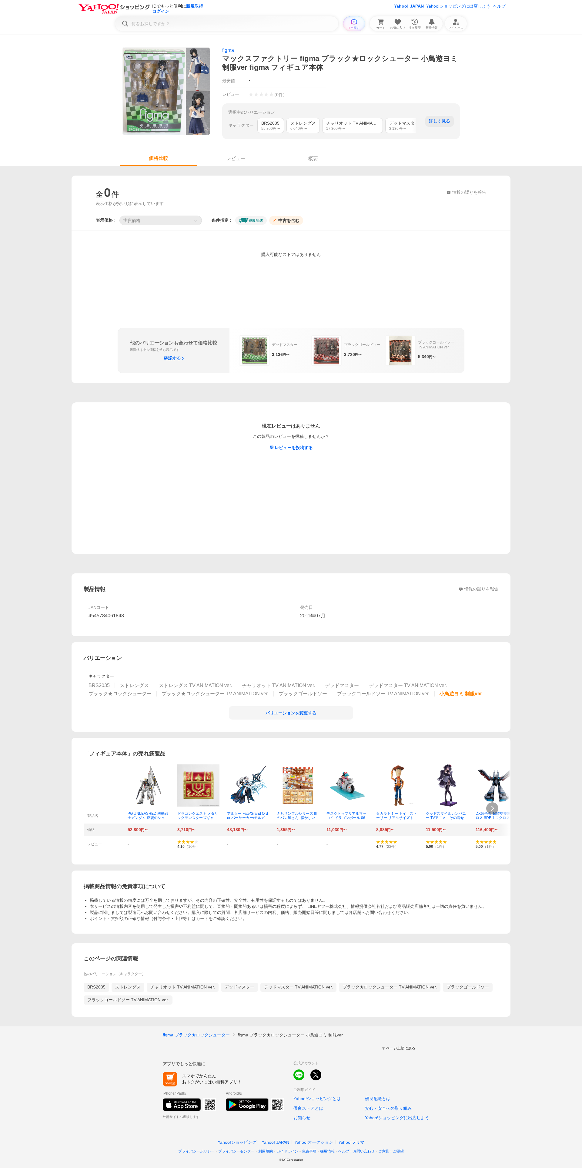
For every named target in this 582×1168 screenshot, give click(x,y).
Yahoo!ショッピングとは (317, 1098)
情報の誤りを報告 (481, 588)
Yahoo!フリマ (351, 1142)
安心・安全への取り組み (388, 1108)
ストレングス (128, 987)
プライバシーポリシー (196, 1151)
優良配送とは (377, 1098)
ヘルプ (499, 6)
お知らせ (301, 1117)
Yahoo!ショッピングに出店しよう (458, 6)
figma (228, 50)
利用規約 (265, 1151)
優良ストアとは (308, 1108)
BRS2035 (96, 987)
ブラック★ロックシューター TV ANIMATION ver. (390, 987)
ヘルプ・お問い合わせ (356, 1151)
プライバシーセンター (236, 1151)
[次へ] (492, 808)
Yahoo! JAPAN (409, 6)
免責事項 (309, 1151)
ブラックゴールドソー (468, 987)
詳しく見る (439, 121)
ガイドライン (287, 1151)
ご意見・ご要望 (391, 1151)
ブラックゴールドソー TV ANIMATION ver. (128, 999)
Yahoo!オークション (313, 1142)
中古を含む (288, 220)
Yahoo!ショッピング (237, 1142)
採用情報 (327, 1151)
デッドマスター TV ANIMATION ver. (298, 987)
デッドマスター (239, 987)
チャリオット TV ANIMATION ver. (182, 987)
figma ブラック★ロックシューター (196, 1034)
